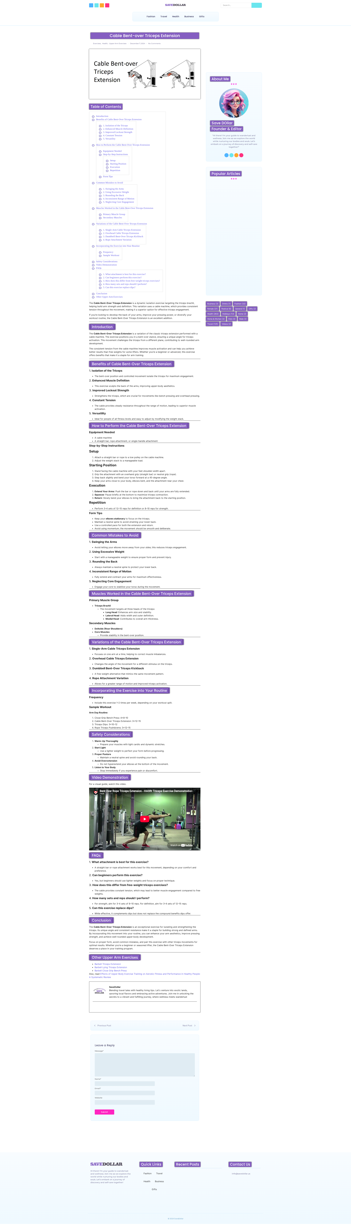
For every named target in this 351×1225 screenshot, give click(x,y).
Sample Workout (111, 255)
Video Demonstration (106, 264)
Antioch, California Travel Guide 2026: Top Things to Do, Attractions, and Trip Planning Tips (198, 1197)
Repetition (115, 170)
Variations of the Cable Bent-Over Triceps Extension (121, 223)
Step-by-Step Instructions (115, 154)
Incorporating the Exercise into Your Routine (118, 246)
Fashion (151, 16)
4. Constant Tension (112, 135)
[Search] (256, 5)
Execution (115, 167)
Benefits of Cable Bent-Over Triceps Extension (119, 119)
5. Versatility (109, 138)
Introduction (102, 116)
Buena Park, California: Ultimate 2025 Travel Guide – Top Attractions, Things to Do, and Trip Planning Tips (233, 281)
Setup (113, 160)
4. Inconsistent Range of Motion (118, 198)
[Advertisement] (234, 50)
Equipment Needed (112, 151)
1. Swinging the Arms (113, 189)
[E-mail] (94, 1007)
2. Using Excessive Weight (116, 192)
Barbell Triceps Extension (108, 964)
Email (98, 1088)
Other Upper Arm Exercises (109, 297)
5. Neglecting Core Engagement (118, 202)
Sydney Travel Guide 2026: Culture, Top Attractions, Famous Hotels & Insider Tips (234, 209)
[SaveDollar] (175, 5)
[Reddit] (102, 5)
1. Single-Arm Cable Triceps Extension (122, 230)
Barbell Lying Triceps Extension (111, 967)
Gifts (201, 16)
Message (99, 1051)
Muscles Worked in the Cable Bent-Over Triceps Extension (124, 208)
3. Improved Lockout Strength (117, 132)
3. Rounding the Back (113, 195)
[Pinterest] (107, 5)
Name (98, 1079)
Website (98, 1098)
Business (189, 16)
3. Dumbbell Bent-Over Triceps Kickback (123, 236)
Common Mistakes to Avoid (109, 182)
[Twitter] (96, 5)
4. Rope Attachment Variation (117, 239)
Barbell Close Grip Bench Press (111, 970)
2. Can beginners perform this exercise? (122, 277)
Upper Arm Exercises (117, 43)
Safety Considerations (107, 261)
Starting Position (118, 163)
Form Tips (108, 176)
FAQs (98, 268)
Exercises (97, 43)
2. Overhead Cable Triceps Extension (121, 233)
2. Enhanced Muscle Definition (118, 129)
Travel (163, 16)
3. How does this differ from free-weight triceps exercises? (131, 280)
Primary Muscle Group (114, 214)
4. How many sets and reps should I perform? (125, 284)
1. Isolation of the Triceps (115, 125)
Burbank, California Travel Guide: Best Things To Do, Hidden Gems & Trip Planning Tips (233, 245)
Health (175, 16)
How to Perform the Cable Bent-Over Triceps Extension (123, 145)
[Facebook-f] (91, 5)
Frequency (108, 252)
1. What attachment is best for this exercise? (124, 274)
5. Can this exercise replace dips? (119, 287)
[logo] (106, 1164)
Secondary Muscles (112, 217)
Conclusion (101, 293)
